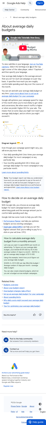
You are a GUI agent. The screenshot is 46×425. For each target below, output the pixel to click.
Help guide (37, 422)
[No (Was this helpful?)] (40, 315)
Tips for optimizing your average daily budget (22, 306)
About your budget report (14, 288)
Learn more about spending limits (15, 172)
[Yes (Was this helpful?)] (34, 315)
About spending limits (12, 297)
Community (25, 10)
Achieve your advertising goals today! (16, 373)
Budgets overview (11, 285)
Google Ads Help (16, 3)
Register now (8, 386)
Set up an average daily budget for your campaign (24, 294)
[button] (3, 3)
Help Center (10, 10)
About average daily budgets (24, 17)
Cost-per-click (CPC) (13, 227)
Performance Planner (12, 221)
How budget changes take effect (17, 291)
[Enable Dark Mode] (40, 404)
